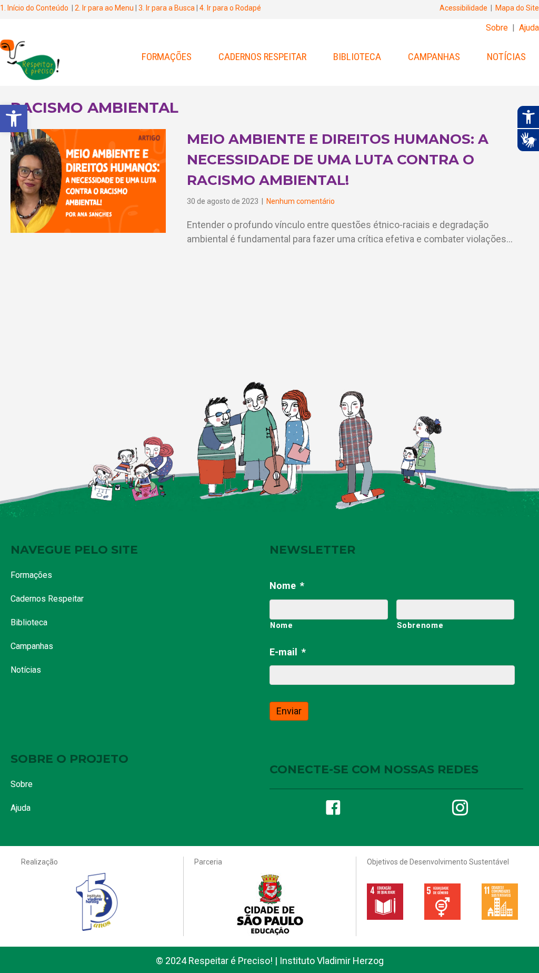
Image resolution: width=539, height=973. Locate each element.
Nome (287, 585)
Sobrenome (420, 625)
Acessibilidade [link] (463, 8)
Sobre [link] (497, 28)
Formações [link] (167, 57)
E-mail (288, 651)
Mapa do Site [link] (517, 8)
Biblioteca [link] (357, 57)
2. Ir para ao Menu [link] (104, 8)
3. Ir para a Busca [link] (166, 8)
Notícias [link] (506, 57)
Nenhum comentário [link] (300, 201)
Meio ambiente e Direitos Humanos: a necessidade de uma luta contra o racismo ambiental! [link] (337, 160)
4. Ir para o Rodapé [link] (230, 8)
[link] (13, 118)
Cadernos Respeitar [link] (262, 57)
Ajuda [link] (529, 28)
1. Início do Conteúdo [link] (34, 8)
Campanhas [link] (434, 57)
